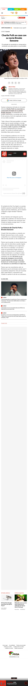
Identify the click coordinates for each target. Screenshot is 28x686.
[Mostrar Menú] (2, 13)
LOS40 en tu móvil (9, 648)
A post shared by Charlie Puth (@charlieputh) (14, 193)
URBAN (22, 9)
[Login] (26, 13)
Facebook (9, 83)
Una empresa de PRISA (14, 653)
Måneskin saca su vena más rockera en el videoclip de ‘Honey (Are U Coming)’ (21, 605)
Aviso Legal (5, 645)
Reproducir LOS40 (24, 153)
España (3, 18)
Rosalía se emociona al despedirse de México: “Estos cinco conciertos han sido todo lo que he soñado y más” (13, 316)
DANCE (16, 9)
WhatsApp (15, 83)
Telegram (19, 83)
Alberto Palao (12, 86)
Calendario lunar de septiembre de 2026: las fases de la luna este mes (13, 308)
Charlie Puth (4, 323)
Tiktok (8, 615)
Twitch (20, 615)
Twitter (12, 83)
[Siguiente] (26, 28)
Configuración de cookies (19, 646)
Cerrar (25, 22)
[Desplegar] (14, 678)
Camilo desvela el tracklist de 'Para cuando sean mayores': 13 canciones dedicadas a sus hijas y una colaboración (14, 301)
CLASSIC (10, 9)
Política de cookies (8, 646)
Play (26, 683)
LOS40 (3, 9)
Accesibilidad (12, 645)
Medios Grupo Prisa (14, 657)
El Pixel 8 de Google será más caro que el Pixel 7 (6, 604)
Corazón (8, 31)
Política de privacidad (20, 645)
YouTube (11, 615)
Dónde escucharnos (19, 648)
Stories (23, 615)
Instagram (5, 615)
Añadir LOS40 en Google (15, 100)
